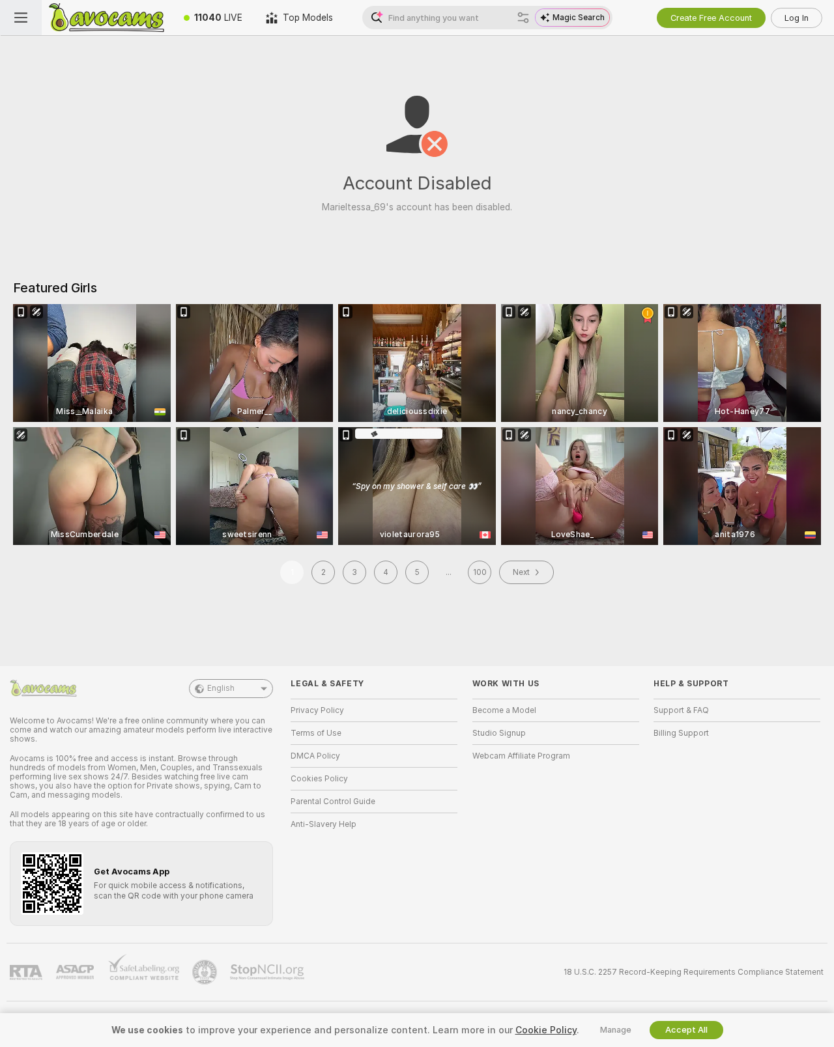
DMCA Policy (315, 756)
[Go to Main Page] (107, 17)
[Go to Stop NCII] (268, 972)
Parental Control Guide (333, 801)
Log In (796, 18)
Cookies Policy (319, 778)
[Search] (523, 17)
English (221, 688)
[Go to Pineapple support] (206, 972)
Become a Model (504, 710)
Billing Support (681, 733)
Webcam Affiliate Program (521, 756)
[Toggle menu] (21, 17)
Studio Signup (499, 733)
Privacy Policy (317, 710)
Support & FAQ (681, 710)
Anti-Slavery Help (323, 824)
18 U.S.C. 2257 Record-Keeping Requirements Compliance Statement (694, 972)
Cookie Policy (546, 1030)
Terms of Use (316, 733)
